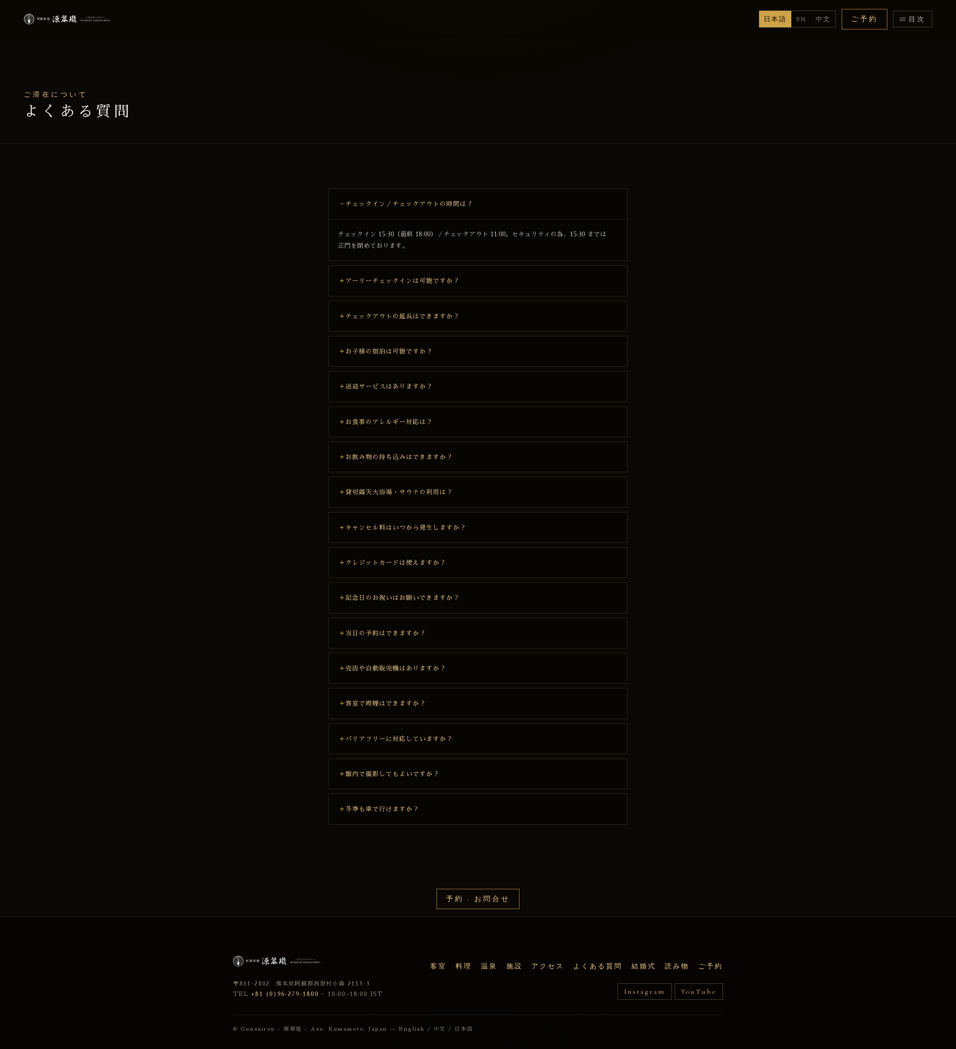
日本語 (775, 19)
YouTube (699, 991)
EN (801, 19)
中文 (823, 19)
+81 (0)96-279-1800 (285, 994)
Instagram (644, 991)
